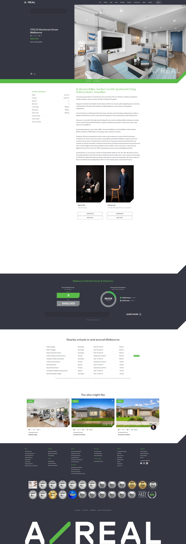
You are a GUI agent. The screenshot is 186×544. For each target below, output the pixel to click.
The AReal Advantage (121, 451)
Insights (150, 2)
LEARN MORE (132, 314)
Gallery (88, 81)
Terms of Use (85, 510)
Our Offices (119, 457)
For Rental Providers (75, 469)
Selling (105, 2)
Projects (129, 2)
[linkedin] (147, 463)
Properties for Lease (75, 453)
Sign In (158, 2)
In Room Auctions (28, 457)
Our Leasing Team (75, 461)
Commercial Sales (52, 463)
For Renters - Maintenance (77, 459)
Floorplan (96, 81)
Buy (100, 2)
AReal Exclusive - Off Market (31, 465)
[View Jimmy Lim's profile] (153, 427)
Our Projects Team (98, 453)
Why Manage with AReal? (76, 467)
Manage (122, 2)
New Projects (28, 459)
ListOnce (109, 510)
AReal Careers (120, 459)
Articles (141, 457)
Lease (116, 2)
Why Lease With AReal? (76, 451)
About (144, 2)
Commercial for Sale (98, 461)
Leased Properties (75, 457)
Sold (111, 2)
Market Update (143, 455)
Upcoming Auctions (29, 455)
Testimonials (119, 463)
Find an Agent (51, 455)
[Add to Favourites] (31, 74)
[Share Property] (34, 74)
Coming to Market (29, 463)
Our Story (119, 453)
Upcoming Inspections (29, 453)
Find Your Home (28, 451)
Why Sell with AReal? (52, 451)
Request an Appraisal (52, 453)
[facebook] (141, 463)
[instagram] (144, 463)
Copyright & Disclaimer (93, 320)
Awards (118, 461)
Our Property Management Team (78, 473)
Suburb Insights (143, 451)
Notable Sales (51, 461)
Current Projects (97, 451)
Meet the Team (120, 455)
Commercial (137, 2)
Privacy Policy (78, 510)
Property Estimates (144, 453)
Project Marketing (98, 455)
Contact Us (119, 465)
